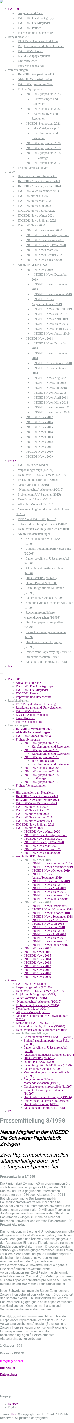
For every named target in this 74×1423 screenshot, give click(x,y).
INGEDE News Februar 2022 (36, 210)
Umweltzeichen (27, 61)
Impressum (7, 1367)
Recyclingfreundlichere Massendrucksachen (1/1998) (42, 1081)
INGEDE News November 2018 (52, 909)
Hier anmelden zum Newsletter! (37, 176)
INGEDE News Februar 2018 (52, 407)
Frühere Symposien (30, 89)
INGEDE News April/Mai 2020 (46, 245)
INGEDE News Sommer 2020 (45, 240)
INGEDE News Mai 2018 (50, 392)
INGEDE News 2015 (39, 427)
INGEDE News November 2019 (52, 867)
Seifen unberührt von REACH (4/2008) (48, 1037)
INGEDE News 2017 (39, 417)
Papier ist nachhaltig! (31, 65)
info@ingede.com (11, 1361)
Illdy (14, 1414)
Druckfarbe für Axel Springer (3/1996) (48, 1097)
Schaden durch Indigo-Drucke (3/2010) (42, 524)
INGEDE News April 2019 (51, 318)
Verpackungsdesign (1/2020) (35, 470)
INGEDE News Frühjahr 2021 (37, 220)
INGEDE (14, 8)
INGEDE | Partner (29, 28)
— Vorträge (41, 158)
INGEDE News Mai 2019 (50, 314)
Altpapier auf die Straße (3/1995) (46, 661)
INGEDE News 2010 (39, 451)
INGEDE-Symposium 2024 (35, 84)
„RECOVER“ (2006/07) (41, 578)
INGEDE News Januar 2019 (52, 333)
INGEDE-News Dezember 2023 (38, 191)
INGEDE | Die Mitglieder (34, 23)
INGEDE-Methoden (30, 51)
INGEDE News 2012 (39, 441)
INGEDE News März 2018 (51, 402)
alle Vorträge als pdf (46, 128)
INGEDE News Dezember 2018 (52, 906)
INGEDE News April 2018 (51, 397)
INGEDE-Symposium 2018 (43, 153)
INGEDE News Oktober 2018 (53, 363)
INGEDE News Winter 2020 (44, 230)
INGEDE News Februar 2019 (52, 328)
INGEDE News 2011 (39, 446)
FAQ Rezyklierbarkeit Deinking (38, 41)
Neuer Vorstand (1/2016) (33, 484)
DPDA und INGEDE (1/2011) (37, 519)
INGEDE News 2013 (39, 437)
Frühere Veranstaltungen (33, 167)
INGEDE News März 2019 (51, 323)
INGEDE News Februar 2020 (44, 255)
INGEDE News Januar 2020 (44, 259)
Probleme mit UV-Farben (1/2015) (39, 494)
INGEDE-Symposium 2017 (43, 162)
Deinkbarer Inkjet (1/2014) (34, 499)
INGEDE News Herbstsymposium (47, 235)
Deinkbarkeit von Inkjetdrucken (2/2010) (43, 529)
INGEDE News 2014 (39, 432)
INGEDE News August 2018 (52, 378)
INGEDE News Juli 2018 (50, 382)
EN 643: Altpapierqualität (34, 56)
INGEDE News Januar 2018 (52, 412)
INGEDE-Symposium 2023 (43, 94)
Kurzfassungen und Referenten (51, 746)
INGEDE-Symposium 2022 (43, 108)
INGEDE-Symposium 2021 (43, 123)
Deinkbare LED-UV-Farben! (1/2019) (42, 474)
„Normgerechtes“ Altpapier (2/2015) (40, 489)
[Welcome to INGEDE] (1, 2)
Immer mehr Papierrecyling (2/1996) (48, 652)
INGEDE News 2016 (39, 422)
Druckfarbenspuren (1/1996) (43, 656)
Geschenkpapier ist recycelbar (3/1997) (48, 1086)
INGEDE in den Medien (33, 465)
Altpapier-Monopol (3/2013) (35, 504)
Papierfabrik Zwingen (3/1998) (45, 597)
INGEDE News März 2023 (35, 200)
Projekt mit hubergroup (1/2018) (38, 479)
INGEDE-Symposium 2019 (43, 148)
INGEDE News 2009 (39, 456)
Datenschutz (8, 1374)
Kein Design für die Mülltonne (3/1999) (48, 1065)
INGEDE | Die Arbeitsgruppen (37, 18)
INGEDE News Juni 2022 (34, 205)
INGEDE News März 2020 (43, 250)
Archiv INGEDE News (32, 264)
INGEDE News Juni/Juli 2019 (53, 309)
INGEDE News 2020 (31, 225)
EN (10, 666)
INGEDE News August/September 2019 (47, 875)
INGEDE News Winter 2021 (36, 215)
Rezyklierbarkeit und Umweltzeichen (41, 46)
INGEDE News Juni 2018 (50, 387)
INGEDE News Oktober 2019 (53, 294)
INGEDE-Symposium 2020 (43, 143)
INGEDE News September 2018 (52, 916)
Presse (12, 460)
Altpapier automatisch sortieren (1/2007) (49, 1054)
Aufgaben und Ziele (30, 13)
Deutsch (13, 1403)
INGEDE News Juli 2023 (34, 196)
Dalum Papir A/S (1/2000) (42, 583)
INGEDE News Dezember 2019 (52, 863)
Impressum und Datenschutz (35, 32)
